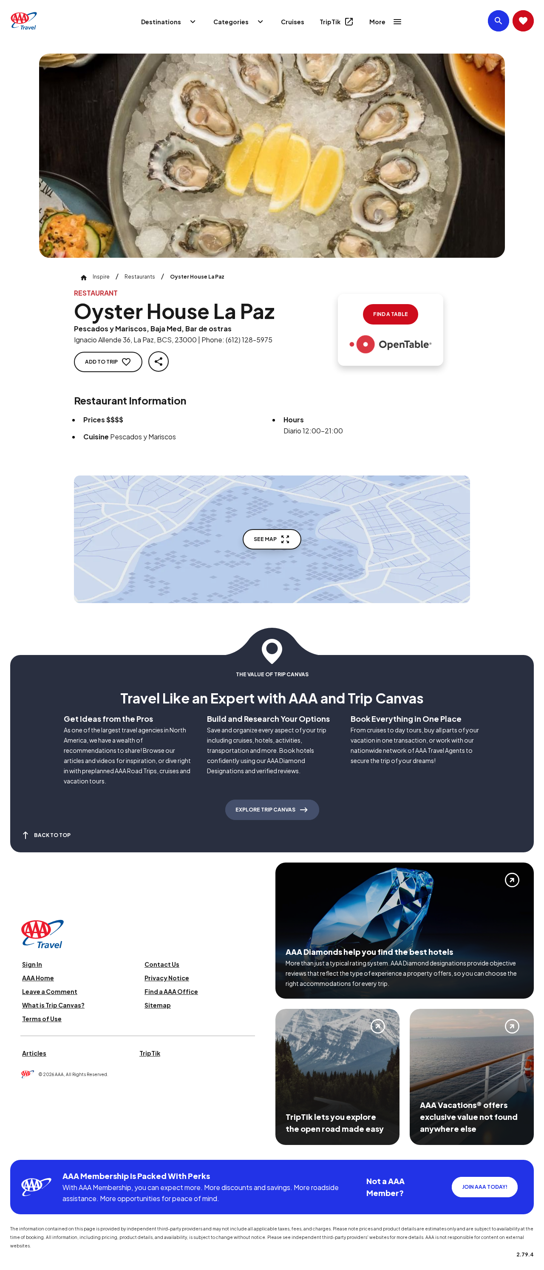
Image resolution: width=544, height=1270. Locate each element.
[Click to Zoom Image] (272, 156)
